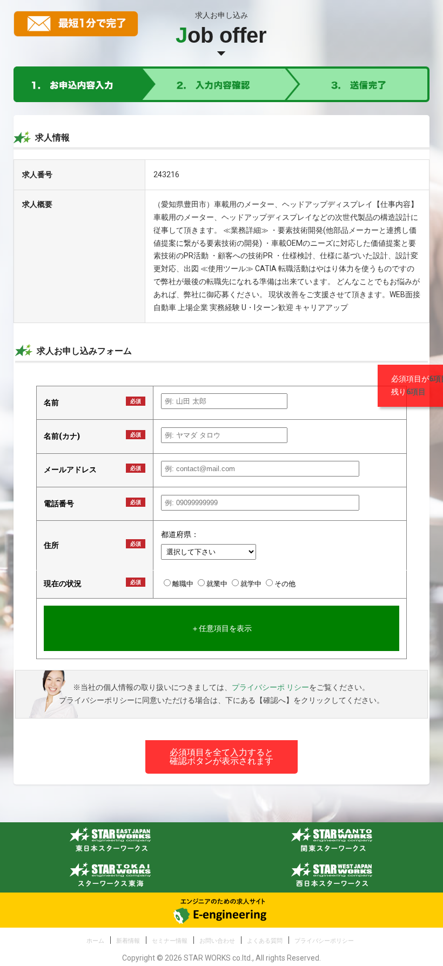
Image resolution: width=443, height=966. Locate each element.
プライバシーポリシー (324, 940)
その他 (285, 584)
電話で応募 (34, 378)
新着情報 (128, 940)
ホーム (95, 940)
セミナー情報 (169, 940)
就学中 (251, 584)
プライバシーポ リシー (270, 687)
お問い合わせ (217, 940)
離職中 (183, 584)
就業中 (217, 584)
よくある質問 (265, 940)
